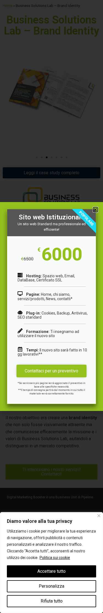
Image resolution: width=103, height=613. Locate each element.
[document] (51, 306)
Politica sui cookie (55, 557)
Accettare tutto (51, 571)
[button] (95, 210)
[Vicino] (99, 515)
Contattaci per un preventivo (51, 370)
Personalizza (51, 586)
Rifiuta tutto (52, 601)
